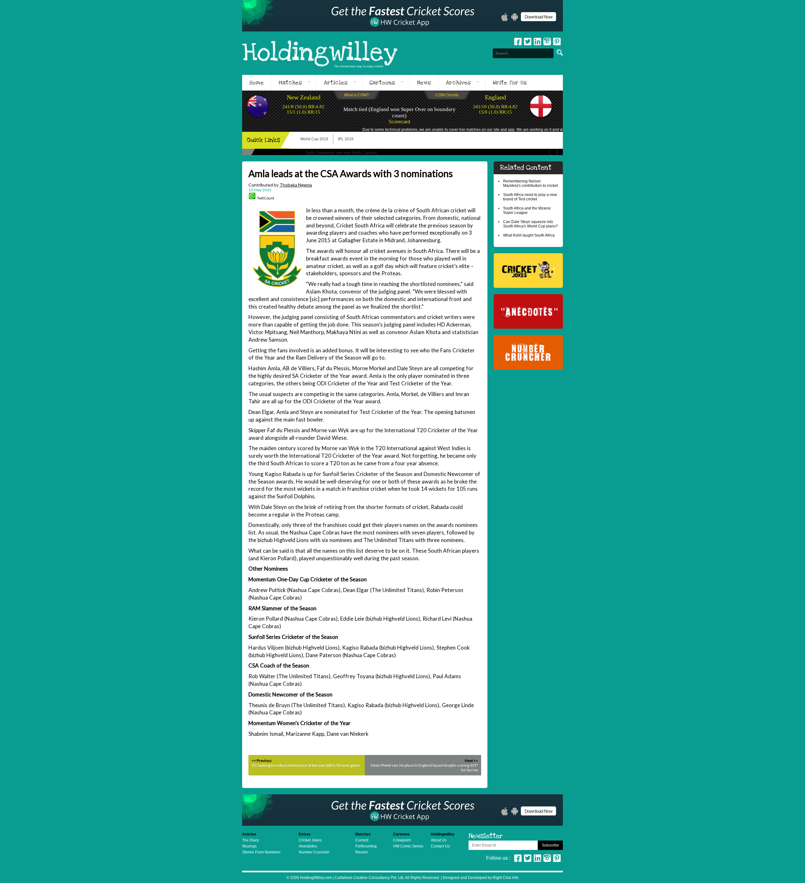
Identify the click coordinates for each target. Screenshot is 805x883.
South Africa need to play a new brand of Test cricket (530, 197)
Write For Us (510, 82)
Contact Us (440, 846)
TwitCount (265, 198)
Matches (290, 82)
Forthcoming (366, 846)
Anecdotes (308, 846)
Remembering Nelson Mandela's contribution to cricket (530, 183)
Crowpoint (402, 840)
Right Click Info (505, 877)
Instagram (547, 41)
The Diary (250, 840)
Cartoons (382, 82)
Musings (249, 846)
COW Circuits (447, 95)
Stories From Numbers (261, 852)
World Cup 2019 (314, 139)
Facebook (518, 41)
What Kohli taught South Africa (529, 235)
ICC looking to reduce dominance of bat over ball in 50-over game (306, 765)
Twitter (527, 41)
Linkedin (537, 41)
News (424, 82)
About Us (439, 840)
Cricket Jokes (310, 840)
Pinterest (557, 858)
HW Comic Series (408, 846)
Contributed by (280, 184)
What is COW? (356, 95)
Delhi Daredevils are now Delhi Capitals (341, 152)
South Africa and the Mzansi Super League (527, 210)
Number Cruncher (314, 852)
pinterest (557, 41)
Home (256, 82)
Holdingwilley (319, 53)
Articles (336, 82)
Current (361, 840)
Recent (361, 852)
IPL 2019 (345, 139)
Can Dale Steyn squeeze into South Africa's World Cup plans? (530, 224)
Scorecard (399, 121)
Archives (458, 82)
